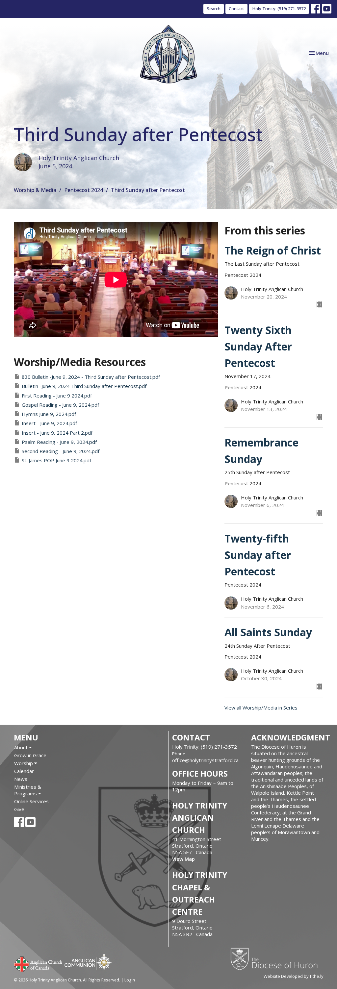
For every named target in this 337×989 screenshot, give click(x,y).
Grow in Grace (30, 755)
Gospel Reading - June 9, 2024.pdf (60, 404)
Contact (236, 9)
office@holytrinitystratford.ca (205, 760)
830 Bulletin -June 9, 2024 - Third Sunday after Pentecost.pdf (91, 377)
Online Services (31, 801)
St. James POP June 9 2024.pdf (56, 460)
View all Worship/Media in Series (261, 707)
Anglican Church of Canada (38, 963)
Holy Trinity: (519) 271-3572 (279, 9)
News (20, 779)
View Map (183, 859)
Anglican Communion (88, 962)
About (21, 747)
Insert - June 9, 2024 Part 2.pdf (57, 432)
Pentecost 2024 (83, 190)
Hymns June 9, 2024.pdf (49, 414)
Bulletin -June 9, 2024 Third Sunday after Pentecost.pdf (84, 386)
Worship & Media (35, 190)
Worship (24, 763)
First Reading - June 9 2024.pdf (57, 395)
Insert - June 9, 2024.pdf (49, 423)
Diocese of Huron (276, 959)
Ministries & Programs (27, 790)
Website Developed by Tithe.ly (293, 976)
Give (19, 809)
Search (213, 9)
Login (129, 980)
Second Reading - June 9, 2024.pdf (60, 451)
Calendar (24, 771)
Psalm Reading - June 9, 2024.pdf (59, 442)
